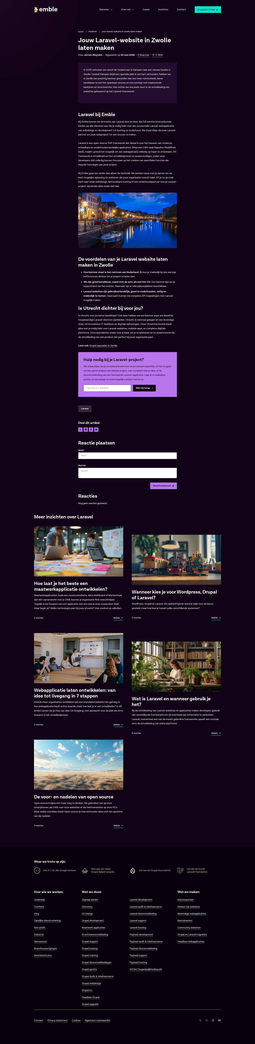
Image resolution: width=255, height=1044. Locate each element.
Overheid (39, 906)
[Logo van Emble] (62, 10)
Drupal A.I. (87, 990)
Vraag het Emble (206, 9)
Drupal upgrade (90, 1004)
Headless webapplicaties (190, 941)
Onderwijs (39, 899)
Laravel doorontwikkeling (143, 913)
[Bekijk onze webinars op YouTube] (219, 1020)
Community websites (189, 927)
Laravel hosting (138, 927)
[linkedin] (86, 429)
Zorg (36, 913)
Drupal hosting (90, 948)
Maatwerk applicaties (93, 927)
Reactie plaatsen (162, 485)
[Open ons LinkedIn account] (213, 1020)
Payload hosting (138, 962)
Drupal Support (90, 941)
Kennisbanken (184, 920)
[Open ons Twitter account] (200, 1020)
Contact (38, 1020)
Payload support (138, 955)
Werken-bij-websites (188, 906)
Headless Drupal (90, 997)
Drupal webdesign (91, 983)
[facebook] (91, 429)
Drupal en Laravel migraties (192, 934)
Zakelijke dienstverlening (47, 920)
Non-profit (39, 927)
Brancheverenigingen (45, 948)
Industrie (39, 934)
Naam (81, 450)
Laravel (85, 408)
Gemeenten (40, 941)
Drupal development (93, 920)
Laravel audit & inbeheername (146, 906)
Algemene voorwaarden (97, 1020)
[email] (96, 429)
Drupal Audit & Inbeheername (97, 976)
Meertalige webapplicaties (191, 913)
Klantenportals (185, 899)
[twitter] (80, 429)
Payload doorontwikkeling (143, 948)
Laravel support (138, 920)
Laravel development (141, 899)
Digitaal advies (90, 899)
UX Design (87, 913)
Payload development (141, 934)
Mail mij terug (143, 388)
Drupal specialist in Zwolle (103, 345)
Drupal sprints (89, 969)
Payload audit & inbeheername (146, 941)
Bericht (82, 465)
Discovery (87, 906)
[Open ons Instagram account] (206, 1020)
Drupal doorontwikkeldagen (97, 962)
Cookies (76, 1020)
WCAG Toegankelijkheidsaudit (146, 969)
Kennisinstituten (43, 955)
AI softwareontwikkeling (95, 934)
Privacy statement (57, 1020)
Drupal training (90, 955)
